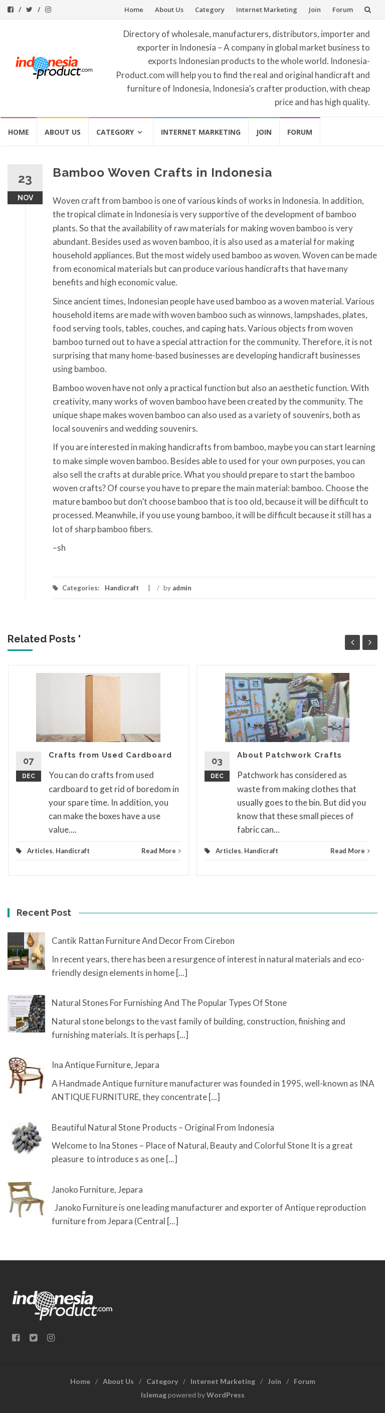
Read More (158, 851)
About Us (169, 9)
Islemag (153, 1394)
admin (181, 588)
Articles (40, 851)
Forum (342, 9)
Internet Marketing (266, 9)
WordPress (226, 1394)
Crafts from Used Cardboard (110, 755)
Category (210, 9)
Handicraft (122, 588)
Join (315, 9)
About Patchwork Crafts (289, 755)
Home (133, 9)
